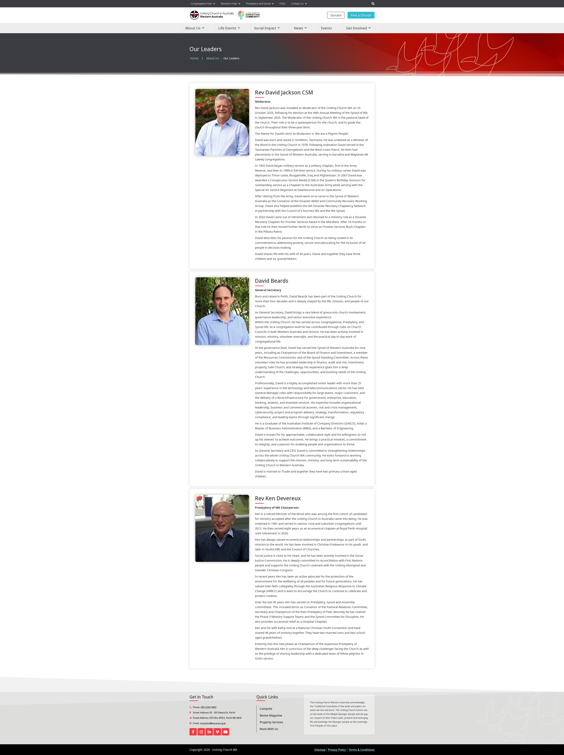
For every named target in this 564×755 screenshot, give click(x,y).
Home (194, 58)
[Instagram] (201, 731)
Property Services (271, 722)
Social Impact (265, 28)
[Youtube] (225, 731)
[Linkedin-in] (209, 731)
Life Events (227, 28)
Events (326, 28)
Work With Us (269, 729)
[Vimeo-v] (217, 731)
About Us (193, 28)
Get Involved (356, 28)
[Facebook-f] (193, 731)
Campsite (266, 709)
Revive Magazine (271, 715)
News (298, 28)
